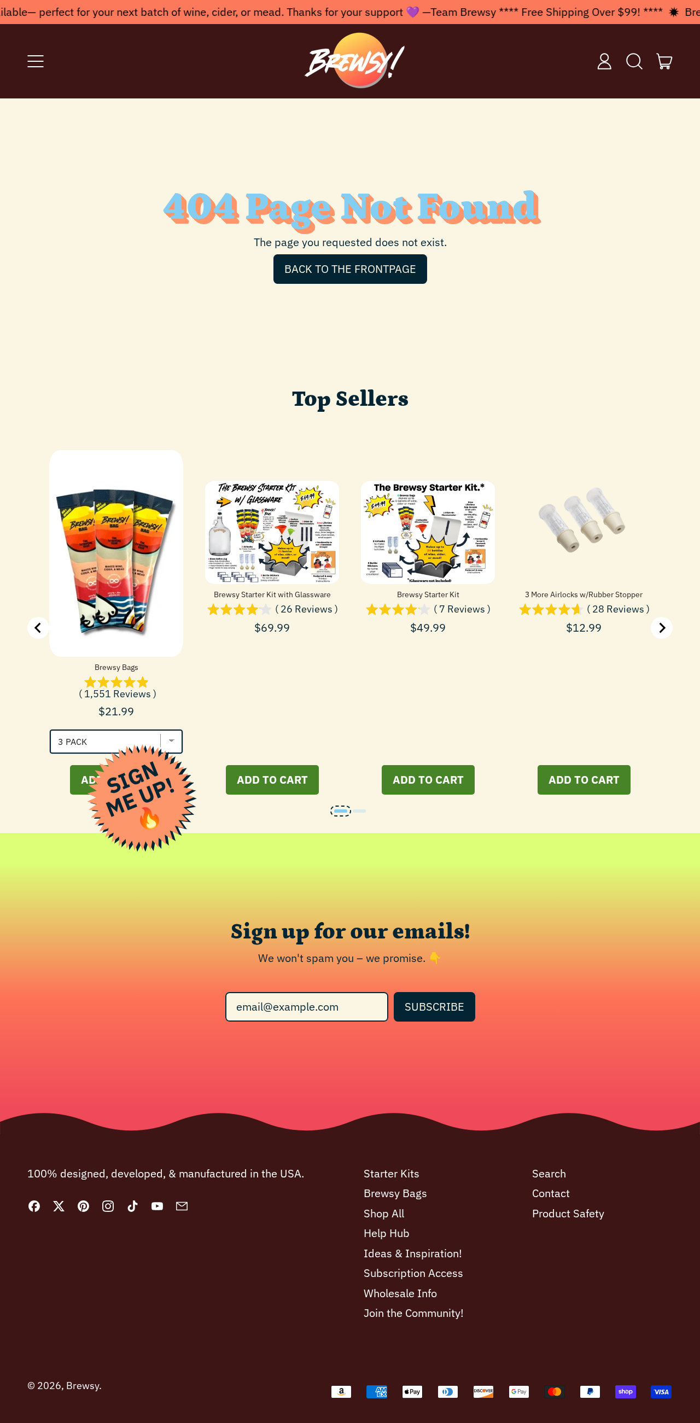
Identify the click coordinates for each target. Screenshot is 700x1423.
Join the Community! (414, 1312)
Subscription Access (413, 1272)
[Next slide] (662, 628)
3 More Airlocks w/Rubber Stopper (584, 594)
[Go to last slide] (38, 628)
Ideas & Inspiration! (413, 1253)
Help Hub (387, 1233)
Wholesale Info (400, 1293)
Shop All (384, 1213)
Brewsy (82, 1385)
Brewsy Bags (116, 667)
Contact (551, 1193)
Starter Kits (391, 1173)
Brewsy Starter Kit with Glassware (272, 594)
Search (549, 1173)
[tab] (340, 811)
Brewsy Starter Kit (428, 594)
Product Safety (568, 1213)
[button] (635, 61)
